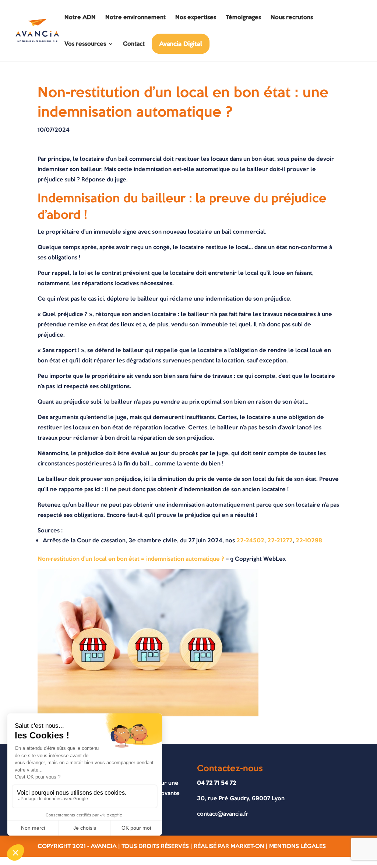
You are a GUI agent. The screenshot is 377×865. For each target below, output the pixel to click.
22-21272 (280, 540)
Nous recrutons (292, 18)
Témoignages (243, 18)
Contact (134, 44)
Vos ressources (85, 44)
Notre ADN (80, 18)
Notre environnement (135, 18)
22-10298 (309, 540)
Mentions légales (297, 846)
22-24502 (250, 540)
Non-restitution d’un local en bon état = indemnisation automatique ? (132, 558)
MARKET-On (247, 846)
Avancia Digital (180, 43)
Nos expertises (195, 18)
